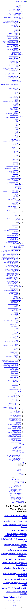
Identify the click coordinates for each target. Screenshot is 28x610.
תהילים (16, 136)
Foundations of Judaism (12, 281)
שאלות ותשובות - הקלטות (12, 78)
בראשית (16, 119)
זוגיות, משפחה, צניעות (13, 70)
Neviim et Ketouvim (13, 33)
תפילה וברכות (18, 184)
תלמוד (17, 383)
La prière (16, 37)
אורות (17, 223)
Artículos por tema (14, 301)
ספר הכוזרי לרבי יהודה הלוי (15, 389)
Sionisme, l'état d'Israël (13, 38)
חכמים (16, 384)
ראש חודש (16, 330)
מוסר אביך (16, 231)
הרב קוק (19, 222)
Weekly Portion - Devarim (12, 278)
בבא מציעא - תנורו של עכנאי (11, 168)
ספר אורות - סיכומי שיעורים (12, 396)
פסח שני (16, 92)
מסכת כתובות (15, 163)
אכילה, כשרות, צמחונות (13, 73)
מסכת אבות (15, 174)
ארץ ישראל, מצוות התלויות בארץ (10, 68)
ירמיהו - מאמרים (14, 375)
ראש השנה (15, 104)
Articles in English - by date (11, 270)
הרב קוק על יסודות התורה (12, 403)
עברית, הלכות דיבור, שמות (15, 418)
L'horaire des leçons (13, 23)
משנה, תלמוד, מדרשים (16, 140)
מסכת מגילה (15, 159)
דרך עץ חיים (15, 217)
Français (19, 467)
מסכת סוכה (15, 155)
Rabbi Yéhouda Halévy (12, 44)
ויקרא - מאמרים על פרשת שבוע (11, 364)
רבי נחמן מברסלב (17, 219)
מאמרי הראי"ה (15, 233)
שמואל (16, 128)
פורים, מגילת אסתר (14, 115)
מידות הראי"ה (15, 399)
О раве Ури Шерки (16, 458)
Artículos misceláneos (13, 308)
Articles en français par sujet (11, 250)
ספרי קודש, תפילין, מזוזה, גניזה (14, 436)
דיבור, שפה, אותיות (14, 61)
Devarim (16, 32)
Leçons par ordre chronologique (10, 22)
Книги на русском (16, 450)
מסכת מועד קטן (14, 160)
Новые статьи (14, 289)
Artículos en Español (16, 300)
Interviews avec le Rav (13, 265)
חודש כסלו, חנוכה (14, 109)
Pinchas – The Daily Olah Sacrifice (14, 588)
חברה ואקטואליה (14, 314)
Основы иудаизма (13, 293)
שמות (17, 120)
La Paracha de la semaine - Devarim (9, 259)
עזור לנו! (19, 7)
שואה (17, 66)
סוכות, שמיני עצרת (14, 108)
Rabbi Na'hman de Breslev (12, 46)
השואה (16, 321)
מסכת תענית (15, 158)
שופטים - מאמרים (14, 369)
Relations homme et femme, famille (10, 41)
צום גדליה (16, 105)
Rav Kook (16, 48)
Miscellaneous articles (13, 285)
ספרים (23, 444)
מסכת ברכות (15, 148)
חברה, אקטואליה (14, 62)
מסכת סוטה (15, 164)
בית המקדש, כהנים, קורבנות (12, 69)
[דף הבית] (20, 5)
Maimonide (15, 45)
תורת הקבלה (15, 387)
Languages (21, 465)
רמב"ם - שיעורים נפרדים (12, 199)
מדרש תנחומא (15, 147)
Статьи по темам (14, 288)
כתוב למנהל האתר (17, 9)
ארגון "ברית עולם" (20, 463)
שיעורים (22, 11)
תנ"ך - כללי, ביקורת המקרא (12, 117)
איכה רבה (16, 145)
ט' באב (16, 99)
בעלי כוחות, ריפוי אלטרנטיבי (15, 439)
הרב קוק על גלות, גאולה (13, 405)
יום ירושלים (15, 93)
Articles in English (17, 267)
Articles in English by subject (11, 269)
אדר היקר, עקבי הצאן (13, 229)
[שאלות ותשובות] (16, 410)
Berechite (16, 26)
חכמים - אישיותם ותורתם (12, 183)
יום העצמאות (15, 91)
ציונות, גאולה (18, 423)
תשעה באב (15, 342)
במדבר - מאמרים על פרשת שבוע (10, 365)
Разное (16, 297)
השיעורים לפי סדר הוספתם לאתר (13, 14)
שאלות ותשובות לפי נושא (15, 412)
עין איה (16, 227)
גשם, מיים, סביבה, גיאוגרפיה (12, 76)
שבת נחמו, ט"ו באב (14, 100)
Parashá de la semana (13, 304)
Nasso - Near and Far (19, 530)
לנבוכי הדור (15, 234)
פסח (17, 86)
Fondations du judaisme (12, 36)
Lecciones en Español (16, 53)
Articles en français (16, 249)
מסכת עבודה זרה (14, 172)
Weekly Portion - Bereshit (12, 273)
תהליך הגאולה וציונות (13, 64)
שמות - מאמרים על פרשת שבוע (11, 363)
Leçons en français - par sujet (11, 21)
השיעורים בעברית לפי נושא (15, 13)
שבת (17, 82)
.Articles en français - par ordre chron (9, 251)
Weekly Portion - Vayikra (12, 275)
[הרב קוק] (17, 222)
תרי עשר (16, 135)
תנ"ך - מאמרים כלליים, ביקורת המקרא (9, 360)
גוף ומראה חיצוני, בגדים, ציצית (14, 432)
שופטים (16, 127)
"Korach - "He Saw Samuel (16, 559)
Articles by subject (17, 483)
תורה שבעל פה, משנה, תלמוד (14, 380)
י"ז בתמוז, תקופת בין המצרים (11, 341)
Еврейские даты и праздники (11, 290)
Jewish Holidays (14, 271)
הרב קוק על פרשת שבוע (12, 235)
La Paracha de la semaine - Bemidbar (9, 258)
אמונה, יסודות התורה (13, 56)
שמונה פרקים (15, 190)
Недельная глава (14, 292)
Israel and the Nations (13, 284)
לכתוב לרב (22, 462)
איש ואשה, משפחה (14, 324)
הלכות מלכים (15, 196)
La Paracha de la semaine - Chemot (10, 255)
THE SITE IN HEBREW (18, 502)
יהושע (17, 125)
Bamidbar (16, 30)
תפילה (20, 388)
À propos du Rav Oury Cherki (14, 455)
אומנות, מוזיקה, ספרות (16, 442)
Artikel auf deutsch (16, 298)
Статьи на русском (16, 286)
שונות (17, 328)
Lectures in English (16, 52)
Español (19, 471)
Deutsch (19, 473)
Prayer (16, 280)
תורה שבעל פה (15, 385)
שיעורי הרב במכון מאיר (16, 18)
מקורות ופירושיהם (17, 416)
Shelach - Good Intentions (17, 550)
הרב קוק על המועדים (13, 401)
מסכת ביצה (15, 156)
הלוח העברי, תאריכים (16, 440)
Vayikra (16, 29)
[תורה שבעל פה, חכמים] (10, 178)
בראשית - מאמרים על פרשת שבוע (10, 361)
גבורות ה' (16, 202)
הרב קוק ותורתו (17, 395)
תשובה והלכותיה (14, 60)
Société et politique (13, 40)
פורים (17, 357)
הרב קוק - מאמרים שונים (12, 408)
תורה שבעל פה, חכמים (16, 178)
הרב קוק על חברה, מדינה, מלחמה (10, 407)
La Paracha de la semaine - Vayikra (10, 257)
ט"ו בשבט (16, 112)
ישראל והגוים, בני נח (13, 65)
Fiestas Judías (15, 305)
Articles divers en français (12, 266)
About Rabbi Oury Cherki (15, 456)
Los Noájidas (15, 306)
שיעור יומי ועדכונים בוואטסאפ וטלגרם (12, 17)
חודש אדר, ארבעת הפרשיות (12, 356)
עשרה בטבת (15, 353)
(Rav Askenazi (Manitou (12, 49)
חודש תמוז (16, 96)
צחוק (17, 325)
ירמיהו (17, 132)
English (19, 469)
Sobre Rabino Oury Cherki (15, 459)
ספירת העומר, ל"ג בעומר (12, 88)
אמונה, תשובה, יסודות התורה (14, 415)
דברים (17, 124)
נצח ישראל (16, 204)
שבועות (16, 95)
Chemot (16, 28)
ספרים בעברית (18, 446)
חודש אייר (16, 89)
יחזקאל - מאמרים (14, 376)
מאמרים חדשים (17, 247)
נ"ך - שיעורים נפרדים (13, 139)
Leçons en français (17, 19)
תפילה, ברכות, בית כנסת (15, 420)
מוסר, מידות (15, 57)
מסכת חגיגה (15, 162)
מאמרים (22, 245)
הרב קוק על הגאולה (14, 239)
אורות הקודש (15, 225)
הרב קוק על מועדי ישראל (12, 237)
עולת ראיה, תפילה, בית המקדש (11, 230)
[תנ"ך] (18, 359)
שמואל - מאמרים (14, 371)
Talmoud (16, 34)
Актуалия (16, 294)
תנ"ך (20, 116)
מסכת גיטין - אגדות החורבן (12, 166)
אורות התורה (15, 226)
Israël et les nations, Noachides (11, 262)
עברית (20, 466)
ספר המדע (16, 194)
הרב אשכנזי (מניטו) (17, 243)
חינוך (17, 72)
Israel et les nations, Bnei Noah (11, 42)
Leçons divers (15, 50)
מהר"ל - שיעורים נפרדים (12, 210)
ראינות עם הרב (14, 326)
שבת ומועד (18, 422)
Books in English (17, 448)
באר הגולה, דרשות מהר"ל (12, 206)
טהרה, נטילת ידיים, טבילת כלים (14, 435)
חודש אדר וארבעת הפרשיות (12, 113)
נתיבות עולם (15, 208)
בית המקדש (15, 317)
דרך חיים (16, 207)
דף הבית (22, 5)
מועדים (19, 329)
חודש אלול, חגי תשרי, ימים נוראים (10, 345)
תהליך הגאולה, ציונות (13, 316)
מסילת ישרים (15, 212)
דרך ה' (16, 214)
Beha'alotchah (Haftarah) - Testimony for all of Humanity (15, 535)
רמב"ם (19, 188)
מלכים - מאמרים (14, 372)
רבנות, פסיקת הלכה (13, 182)
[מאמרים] (20, 245)
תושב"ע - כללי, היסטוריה (12, 179)
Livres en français (17, 447)
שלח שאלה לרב (17, 411)
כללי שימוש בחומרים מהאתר (14, 10)
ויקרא (17, 121)
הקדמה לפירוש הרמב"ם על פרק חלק (10, 191)
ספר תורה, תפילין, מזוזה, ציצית (11, 74)
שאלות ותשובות (20, 410)
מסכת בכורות (15, 176)
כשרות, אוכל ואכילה (16, 434)
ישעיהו (16, 131)
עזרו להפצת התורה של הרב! (14, 600)
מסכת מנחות (15, 175)
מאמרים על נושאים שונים (15, 309)
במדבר (16, 123)
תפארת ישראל (15, 203)
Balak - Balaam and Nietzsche (15, 579)
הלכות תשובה (15, 195)
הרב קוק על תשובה (14, 238)
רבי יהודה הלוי (18, 187)
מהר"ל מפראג (18, 200)
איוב (17, 137)
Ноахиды (16, 296)
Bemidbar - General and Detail (15, 521)
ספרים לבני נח (18, 451)
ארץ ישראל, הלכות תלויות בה (14, 424)
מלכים (17, 129)
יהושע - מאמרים (14, 368)
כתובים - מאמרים (14, 379)
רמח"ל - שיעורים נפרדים (12, 218)
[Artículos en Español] (11, 300)
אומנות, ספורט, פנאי (13, 77)
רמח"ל (19, 211)
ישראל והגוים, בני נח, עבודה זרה (11, 320)
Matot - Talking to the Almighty (15, 597)
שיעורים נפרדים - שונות (16, 54)
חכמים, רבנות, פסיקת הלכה (15, 419)
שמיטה (16, 318)
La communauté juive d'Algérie (11, 263)
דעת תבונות (15, 215)
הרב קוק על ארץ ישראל (13, 241)
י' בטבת (16, 111)
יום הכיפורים (15, 107)
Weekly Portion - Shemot (12, 274)
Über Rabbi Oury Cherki (15, 460)
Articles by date (17, 485)
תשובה (16, 313)
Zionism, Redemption (13, 282)
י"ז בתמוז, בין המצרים (13, 97)
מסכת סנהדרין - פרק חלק (12, 171)
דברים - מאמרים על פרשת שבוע (11, 367)
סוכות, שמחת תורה (14, 351)
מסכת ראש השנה (14, 152)
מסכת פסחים (15, 151)
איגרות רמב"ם (15, 192)
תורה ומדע (16, 312)
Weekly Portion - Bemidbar (12, 277)
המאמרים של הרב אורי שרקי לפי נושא (12, 246)
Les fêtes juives (14, 25)
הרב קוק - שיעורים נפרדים (12, 242)
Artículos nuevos (14, 302)
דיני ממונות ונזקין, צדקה (16, 438)
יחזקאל (16, 133)
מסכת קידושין (15, 167)
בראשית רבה (15, 144)
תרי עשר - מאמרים (14, 377)
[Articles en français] (11, 249)
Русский (19, 470)
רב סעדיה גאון (18, 186)
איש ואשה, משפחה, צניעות (15, 431)
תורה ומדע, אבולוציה (13, 58)
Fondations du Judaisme (12, 261)
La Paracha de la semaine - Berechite (9, 254)
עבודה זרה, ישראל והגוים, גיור (14, 428)
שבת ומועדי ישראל (17, 81)
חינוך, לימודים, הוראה (16, 430)
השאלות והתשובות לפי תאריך (14, 414)
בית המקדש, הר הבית (16, 426)
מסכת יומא (15, 154)
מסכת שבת (15, 149)
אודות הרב (22, 452)
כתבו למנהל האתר (14, 602)
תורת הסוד (16, 180)
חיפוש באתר (18, 6)
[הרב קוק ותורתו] (13, 395)
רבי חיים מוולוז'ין (17, 221)
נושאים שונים (15, 80)
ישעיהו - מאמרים (14, 373)
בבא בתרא (16, 170)
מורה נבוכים (15, 198)
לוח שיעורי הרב (17, 15)
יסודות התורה (15, 310)
